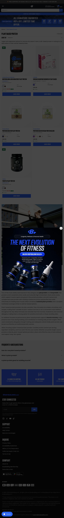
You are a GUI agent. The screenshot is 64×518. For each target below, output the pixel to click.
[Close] (61, 228)
